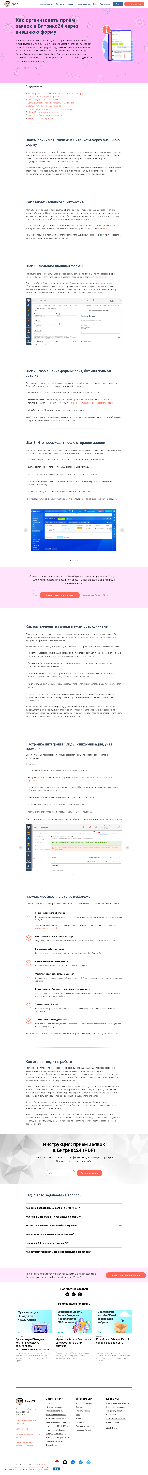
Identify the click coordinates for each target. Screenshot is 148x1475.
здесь (112, 225)
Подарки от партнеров (85, 1426)
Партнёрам (111, 1415)
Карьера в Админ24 (84, 1430)
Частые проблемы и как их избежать (45, 115)
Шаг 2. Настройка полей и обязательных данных (51, 102)
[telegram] (82, 1462)
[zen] (66, 1462)
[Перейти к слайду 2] (72, 560)
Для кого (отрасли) (84, 1403)
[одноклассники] (80, 1294)
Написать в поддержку (115, 1407)
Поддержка (105, 4)
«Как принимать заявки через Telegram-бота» (90, 402)
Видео (78, 1418)
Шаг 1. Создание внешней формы (43, 99)
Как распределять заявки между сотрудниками (50, 109)
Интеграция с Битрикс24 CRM (58, 1438)
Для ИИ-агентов (113, 1428)
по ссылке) (101, 277)
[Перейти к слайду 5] (77, 560)
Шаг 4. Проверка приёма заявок (43, 112)
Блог (95, 4)
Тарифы (79, 1407)
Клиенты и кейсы (83, 1411)
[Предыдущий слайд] (26, 530)
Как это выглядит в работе (40, 118)
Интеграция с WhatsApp (56, 1434)
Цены (70, 4)
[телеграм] (74, 1294)
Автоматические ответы (56, 1415)
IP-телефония (51, 1445)
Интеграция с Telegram (55, 1430)
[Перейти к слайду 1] (70, 560)
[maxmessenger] (89, 1462)
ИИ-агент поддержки (55, 1407)
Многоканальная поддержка (58, 1422)
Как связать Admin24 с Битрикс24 (44, 96)
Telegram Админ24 (114, 1411)
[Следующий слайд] (122, 530)
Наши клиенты (83, 4)
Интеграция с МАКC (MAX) (57, 1426)
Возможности (45, 4)
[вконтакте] (67, 1294)
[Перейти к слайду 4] (75, 560)
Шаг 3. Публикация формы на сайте (44, 106)
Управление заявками (55, 1411)
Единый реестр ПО (23, 1429)
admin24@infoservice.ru (116, 1418)
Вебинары (80, 1422)
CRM (48, 1403)
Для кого (60, 4)
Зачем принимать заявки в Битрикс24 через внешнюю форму (57, 93)
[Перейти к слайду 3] (75, 874)
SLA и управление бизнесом (57, 1418)
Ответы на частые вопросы (117, 1403)
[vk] (74, 1462)
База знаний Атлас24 (54, 1441)
